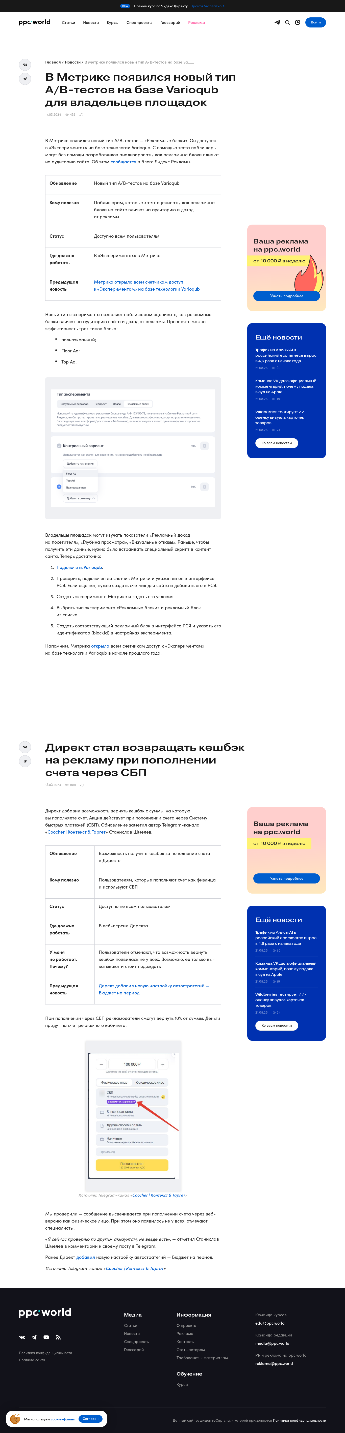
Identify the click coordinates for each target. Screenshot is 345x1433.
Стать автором (191, 1349)
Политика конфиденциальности (45, 1352)
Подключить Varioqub (79, 567)
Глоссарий (170, 22)
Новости (91, 22)
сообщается (123, 161)
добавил (85, 1257)
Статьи (68, 22)
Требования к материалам (202, 1357)
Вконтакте (25, 65)
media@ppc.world (272, 1343)
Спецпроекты (139, 22)
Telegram (25, 79)
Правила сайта (32, 1359)
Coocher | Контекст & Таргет (76, 832)
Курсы (112, 22)
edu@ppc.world (270, 1323)
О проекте (186, 1325)
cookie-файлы (63, 1418)
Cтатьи (130, 1325)
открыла (100, 646)
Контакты (185, 1341)
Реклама (196, 22)
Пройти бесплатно (205, 6)
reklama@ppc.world (274, 1363)
